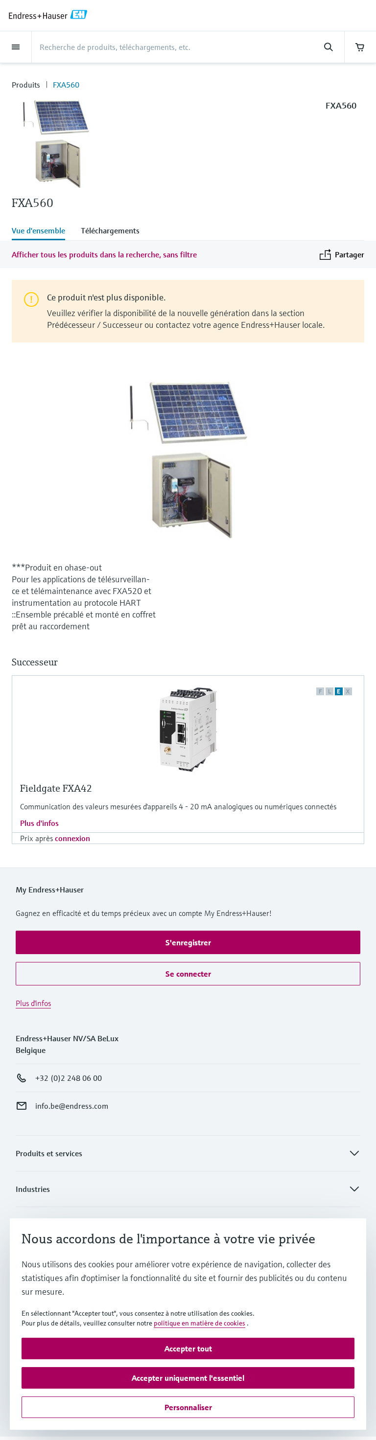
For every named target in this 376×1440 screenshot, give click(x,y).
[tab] (42, 231)
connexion (72, 838)
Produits (26, 85)
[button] (188, 942)
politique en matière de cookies (199, 1323)
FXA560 (66, 85)
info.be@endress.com (71, 1106)
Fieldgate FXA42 (56, 788)
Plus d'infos (39, 823)
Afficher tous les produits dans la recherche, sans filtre (104, 254)
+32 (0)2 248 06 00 (68, 1078)
